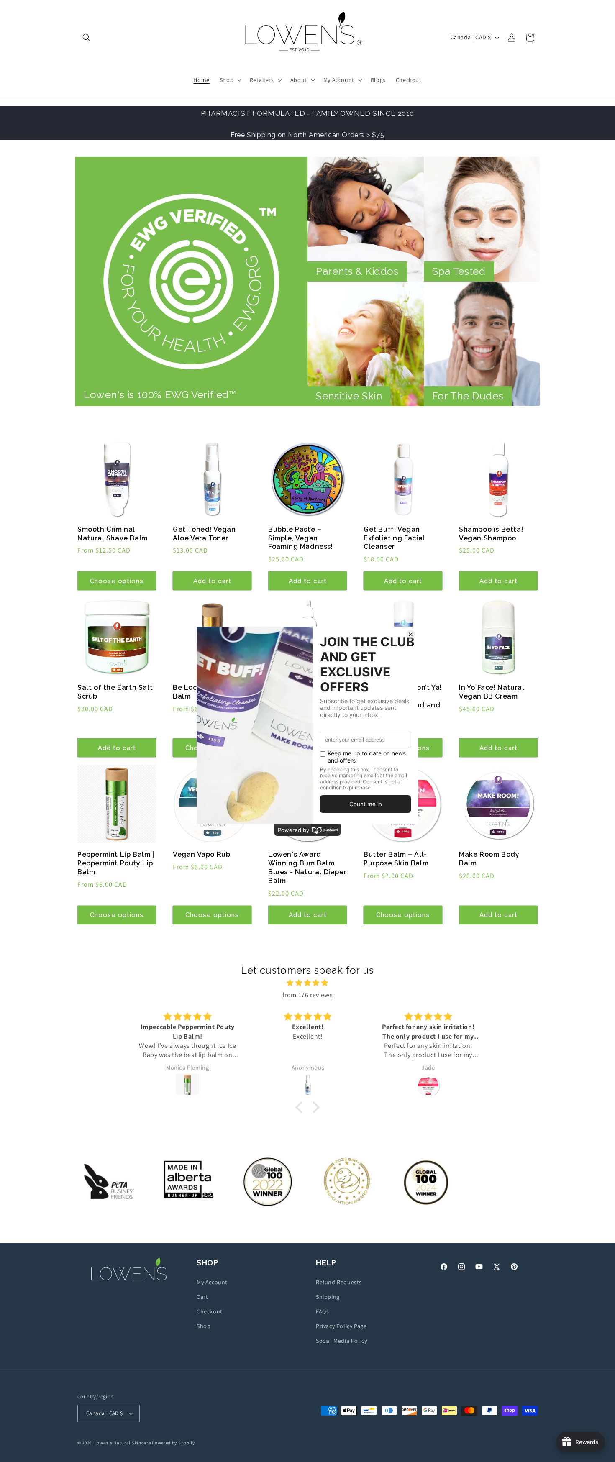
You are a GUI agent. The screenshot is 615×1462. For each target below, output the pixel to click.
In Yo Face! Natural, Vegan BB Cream (492, 692)
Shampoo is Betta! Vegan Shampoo (491, 533)
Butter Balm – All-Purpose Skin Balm (396, 858)
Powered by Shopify (173, 1443)
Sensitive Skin (349, 396)
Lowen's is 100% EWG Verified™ (160, 395)
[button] (86, 37)
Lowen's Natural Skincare (123, 1443)
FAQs (322, 1311)
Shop (203, 1326)
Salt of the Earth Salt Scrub (115, 692)
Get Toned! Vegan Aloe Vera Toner (204, 533)
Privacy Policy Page (341, 1326)
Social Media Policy (341, 1340)
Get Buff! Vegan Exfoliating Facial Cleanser (394, 538)
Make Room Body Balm (489, 858)
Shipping (328, 1297)
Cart (202, 1297)
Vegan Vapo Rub (201, 854)
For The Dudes (468, 396)
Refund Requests (339, 1282)
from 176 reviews (307, 995)
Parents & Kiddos (357, 271)
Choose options (117, 581)
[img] (307, 983)
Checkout (210, 1311)
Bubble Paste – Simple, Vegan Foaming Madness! (300, 538)
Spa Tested (459, 271)
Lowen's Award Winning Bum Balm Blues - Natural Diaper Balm (307, 867)
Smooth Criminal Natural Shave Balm (112, 533)
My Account (212, 1282)
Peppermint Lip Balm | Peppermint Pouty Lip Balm (115, 863)
